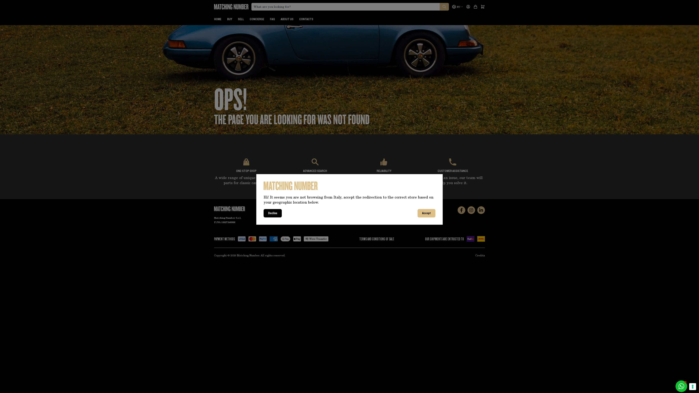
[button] (681, 386)
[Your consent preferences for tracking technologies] (692, 386)
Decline (272, 213)
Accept (426, 213)
